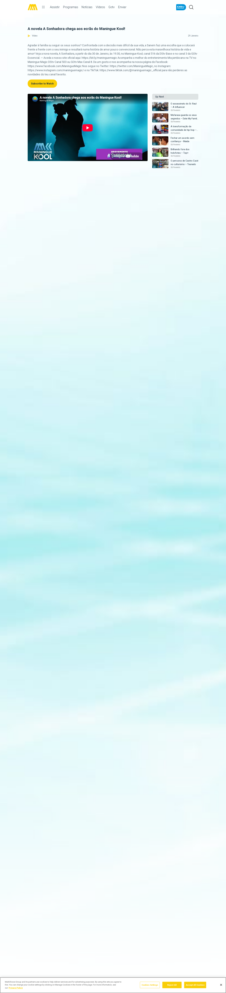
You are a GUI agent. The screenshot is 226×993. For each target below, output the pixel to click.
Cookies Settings (150, 985)
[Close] (221, 984)
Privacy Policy (16, 988)
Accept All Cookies (195, 985)
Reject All (172, 985)
